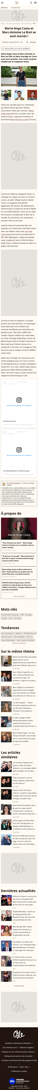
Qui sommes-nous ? (10, 1047)
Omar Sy (29, 637)
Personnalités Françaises (10, 615)
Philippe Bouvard (30, 633)
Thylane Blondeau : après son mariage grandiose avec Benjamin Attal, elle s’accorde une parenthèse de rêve (24, 915)
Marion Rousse (7, 637)
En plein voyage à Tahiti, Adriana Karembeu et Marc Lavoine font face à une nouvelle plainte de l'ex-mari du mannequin (24, 723)
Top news (17, 618)
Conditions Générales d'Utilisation (18, 1043)
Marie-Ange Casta (26, 23)
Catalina (9, 240)
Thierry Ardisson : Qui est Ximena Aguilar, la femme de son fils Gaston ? (23, 780)
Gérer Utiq (24, 1067)
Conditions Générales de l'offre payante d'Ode (19, 1060)
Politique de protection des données (18, 1056)
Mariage (29, 615)
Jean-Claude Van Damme (25, 640)
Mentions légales (26, 1047)
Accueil (3, 23)
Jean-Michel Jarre (7, 633)
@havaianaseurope (9, 421)
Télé (22, 615)
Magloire (19, 633)
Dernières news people (13, 23)
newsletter (35, 3)
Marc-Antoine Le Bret (19, 119)
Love (10, 618)
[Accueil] (17, 3)
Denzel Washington (8, 640)
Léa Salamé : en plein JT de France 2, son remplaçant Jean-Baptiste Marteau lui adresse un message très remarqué (24, 946)
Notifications (13, 1067)
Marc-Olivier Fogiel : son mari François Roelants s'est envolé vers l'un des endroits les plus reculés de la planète (24, 737)
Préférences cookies (19, 1071)
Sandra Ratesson (15, 483)
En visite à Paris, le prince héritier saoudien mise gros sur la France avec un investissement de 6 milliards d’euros (25, 962)
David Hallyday (19, 637)
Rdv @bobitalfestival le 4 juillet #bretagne (16, 471)
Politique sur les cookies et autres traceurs (18, 1052)
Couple (4, 618)
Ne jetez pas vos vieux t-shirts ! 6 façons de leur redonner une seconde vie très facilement (24, 975)
